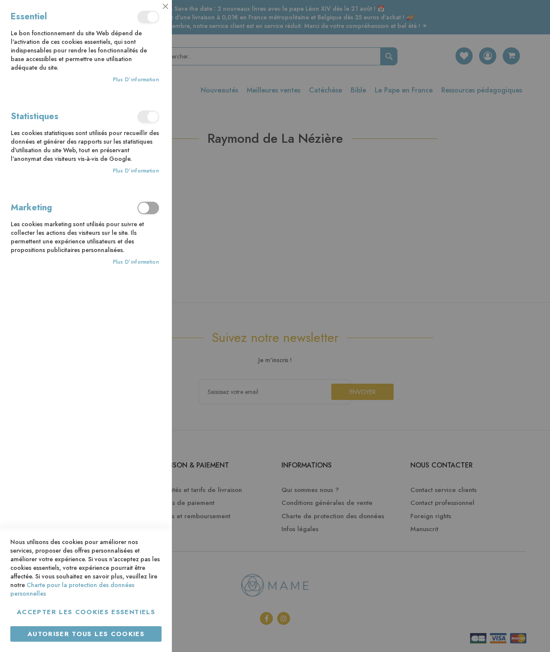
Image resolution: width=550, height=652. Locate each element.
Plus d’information (136, 79)
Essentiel (148, 17)
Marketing (148, 208)
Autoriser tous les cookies (86, 634)
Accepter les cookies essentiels (86, 612)
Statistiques (148, 117)
